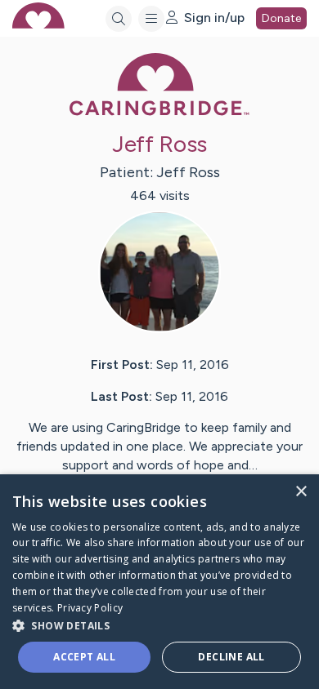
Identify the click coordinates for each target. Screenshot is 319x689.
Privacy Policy (90, 608)
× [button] (300, 492)
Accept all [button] (84, 657)
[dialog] (159, 581)
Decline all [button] (231, 657)
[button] (159, 625)
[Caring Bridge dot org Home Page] (159, 112)
